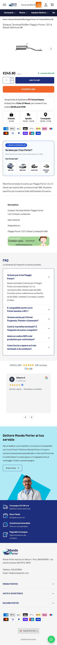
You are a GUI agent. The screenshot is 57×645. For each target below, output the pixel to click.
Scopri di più (11, 468)
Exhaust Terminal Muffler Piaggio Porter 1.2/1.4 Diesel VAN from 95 (30, 19)
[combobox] (30, 4)
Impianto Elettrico (38, 12)
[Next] (31, 417)
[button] (4, 5)
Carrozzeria (8, 12)
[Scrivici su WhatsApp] (51, 639)
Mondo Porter (31, 639)
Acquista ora (28, 89)
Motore (22, 12)
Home (5, 19)
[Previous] (25, 417)
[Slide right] (51, 48)
